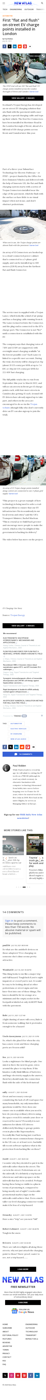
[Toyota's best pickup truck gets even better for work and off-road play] (23, 844)
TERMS (6, 1350)
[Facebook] (4, 46)
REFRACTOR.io (32, 1339)
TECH (5, 9)
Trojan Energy (17, 615)
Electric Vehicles (18, 729)
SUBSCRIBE (7, 1328)
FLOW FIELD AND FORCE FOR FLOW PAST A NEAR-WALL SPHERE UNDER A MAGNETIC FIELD (22, 653)
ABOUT (6, 1331)
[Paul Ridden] (6, 768)
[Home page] (23, 4)
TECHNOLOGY (32, 1331)
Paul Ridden (19, 765)
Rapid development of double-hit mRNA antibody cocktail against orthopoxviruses (21, 691)
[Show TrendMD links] (42, 716)
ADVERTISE (7, 1346)
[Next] (39, 858)
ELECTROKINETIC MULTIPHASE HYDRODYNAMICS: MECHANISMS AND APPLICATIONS (18, 640)
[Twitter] (10, 46)
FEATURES (7, 1339)
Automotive (8, 16)
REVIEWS (6, 1342)
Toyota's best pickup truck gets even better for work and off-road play (22, 861)
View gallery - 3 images (23, 98)
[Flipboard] (25, 46)
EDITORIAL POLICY (10, 1335)
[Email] (30, 46)
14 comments (25, 754)
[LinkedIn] (15, 46)
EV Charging (16, 734)
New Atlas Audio (18, 739)
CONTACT (7, 1357)
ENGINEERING (16, 9)
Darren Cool (34, 92)
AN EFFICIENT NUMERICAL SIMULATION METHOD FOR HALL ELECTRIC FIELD (23, 702)
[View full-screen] (43, 56)
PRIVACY (6, 1353)
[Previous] (6, 858)
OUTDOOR (29, 9)
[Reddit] (20, 46)
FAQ (4, 1364)
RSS (4, 1360)
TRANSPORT (31, 1335)
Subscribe (23, 1302)
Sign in (9, 920)
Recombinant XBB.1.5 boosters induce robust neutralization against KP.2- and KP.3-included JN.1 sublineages (22, 667)
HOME (5, 1324)
